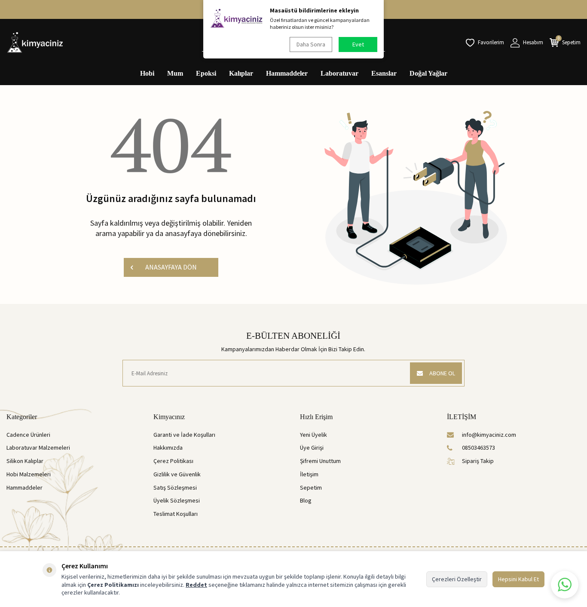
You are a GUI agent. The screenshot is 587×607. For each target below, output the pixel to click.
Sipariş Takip (478, 461)
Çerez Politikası (173, 461)
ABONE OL (442, 373)
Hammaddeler (287, 73)
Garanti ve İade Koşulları (184, 434)
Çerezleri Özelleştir (457, 579)
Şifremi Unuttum (320, 461)
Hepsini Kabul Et (518, 579)
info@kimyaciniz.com (489, 434)
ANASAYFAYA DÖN (171, 267)
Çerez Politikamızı (113, 585)
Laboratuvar (339, 73)
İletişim (309, 474)
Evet (358, 44)
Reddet (196, 585)
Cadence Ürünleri (28, 434)
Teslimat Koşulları (175, 514)
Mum (175, 73)
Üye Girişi (312, 447)
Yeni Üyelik (313, 434)
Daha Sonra (311, 44)
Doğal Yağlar (428, 73)
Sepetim (311, 487)
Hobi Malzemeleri (28, 474)
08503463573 (478, 447)
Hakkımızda (168, 447)
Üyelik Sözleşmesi (176, 500)
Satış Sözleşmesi (175, 487)
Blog (306, 500)
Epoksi (206, 73)
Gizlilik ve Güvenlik (177, 474)
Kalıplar (241, 73)
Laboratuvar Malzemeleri (38, 447)
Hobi (147, 73)
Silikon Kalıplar (24, 461)
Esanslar (384, 73)
